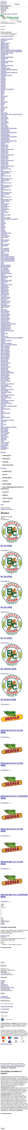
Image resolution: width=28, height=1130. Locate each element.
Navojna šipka (4, 237)
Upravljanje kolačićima (6, 990)
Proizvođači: (3, 468)
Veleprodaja (3, 438)
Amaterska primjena (5, 68)
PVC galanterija (4, 267)
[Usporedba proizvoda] (11, 581)
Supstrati (3, 55)
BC (5, 474)
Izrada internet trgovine (6, 1044)
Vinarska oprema (5, 203)
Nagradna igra (4, 984)
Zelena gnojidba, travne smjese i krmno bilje (11, 114)
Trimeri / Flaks (4, 333)
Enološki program (5, 142)
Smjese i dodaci (4, 212)
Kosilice (3, 332)
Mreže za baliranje (5, 346)
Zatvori (2, 962)
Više (2, 308)
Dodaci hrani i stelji (5, 214)
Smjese (2, 213)
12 (1, 922)
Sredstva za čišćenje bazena (7, 372)
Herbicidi (3, 78)
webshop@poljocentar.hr (7, 39)
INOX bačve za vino (6, 168)
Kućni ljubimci (4, 429)
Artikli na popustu (5, 432)
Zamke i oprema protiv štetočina (8, 427)
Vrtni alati (3, 388)
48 (3, 922)
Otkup (2, 441)
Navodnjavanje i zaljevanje (7, 383)
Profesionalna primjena (6, 75)
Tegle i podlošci (4, 385)
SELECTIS (7, 498)
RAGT (6, 492)
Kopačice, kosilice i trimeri (7, 330)
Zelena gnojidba (5, 118)
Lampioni (3, 339)
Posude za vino (4, 167)
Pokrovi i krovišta (5, 251)
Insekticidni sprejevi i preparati (8, 323)
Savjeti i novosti (4, 8)
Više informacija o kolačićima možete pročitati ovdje (13, 1065)
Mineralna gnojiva (5, 43)
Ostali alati (3, 223)
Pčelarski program (5, 358)
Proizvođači (3, 9)
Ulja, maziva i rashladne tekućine (9, 406)
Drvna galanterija (5, 248)
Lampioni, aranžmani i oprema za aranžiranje (12, 337)
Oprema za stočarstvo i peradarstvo (9, 219)
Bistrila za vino (4, 145)
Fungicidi (3, 76)
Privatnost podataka (5, 997)
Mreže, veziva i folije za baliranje (9, 344)
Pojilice (2, 220)
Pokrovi (3, 252)
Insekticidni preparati (6, 325)
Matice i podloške (5, 235)
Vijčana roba (4, 234)
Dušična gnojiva (5, 44)
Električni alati (4, 288)
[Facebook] (2, 1017)
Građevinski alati (5, 287)
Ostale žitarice (4, 96)
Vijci (2, 238)
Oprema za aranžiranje (6, 340)
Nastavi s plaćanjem (12, 14)
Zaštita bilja (3, 66)
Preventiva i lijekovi (5, 362)
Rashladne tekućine (5, 408)
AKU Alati (3, 421)
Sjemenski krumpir (5, 131)
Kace (2, 170)
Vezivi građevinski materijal (7, 261)
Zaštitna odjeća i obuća (6, 273)
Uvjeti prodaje (4, 996)
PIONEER (7, 484)
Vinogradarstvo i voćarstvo (7, 420)
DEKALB (7, 477)
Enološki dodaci (5, 146)
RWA (5, 495)
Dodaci (2, 174)
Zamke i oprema (5, 428)
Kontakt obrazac (5, 448)
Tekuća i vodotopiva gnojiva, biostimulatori (11, 50)
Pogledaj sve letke (5, 935)
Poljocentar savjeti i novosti (7, 987)
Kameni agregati (5, 254)
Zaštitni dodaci (4, 277)
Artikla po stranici (5, 921)
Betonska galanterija (6, 265)
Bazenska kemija (5, 374)
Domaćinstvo (4, 309)
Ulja (2, 410)
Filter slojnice (4, 205)
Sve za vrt (3, 382)
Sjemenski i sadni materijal (7, 89)
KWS (5, 481)
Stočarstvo (3, 210)
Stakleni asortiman (5, 375)
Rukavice (3, 274)
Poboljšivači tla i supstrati (7, 53)
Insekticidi (3, 79)
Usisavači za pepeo (5, 314)
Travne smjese (4, 117)
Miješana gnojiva (5, 46)
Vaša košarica (4, 14)
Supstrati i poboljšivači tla (7, 57)
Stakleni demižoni (5, 173)
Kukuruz (3, 92)
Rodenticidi (3, 71)
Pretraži (17, 4)
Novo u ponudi (4, 7)
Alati (2, 422)
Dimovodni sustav (5, 270)
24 (2, 922)
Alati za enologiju (5, 206)
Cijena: (2, 504)
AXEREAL (7, 471)
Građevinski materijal (6, 233)
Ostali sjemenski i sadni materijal (9, 128)
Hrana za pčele (4, 360)
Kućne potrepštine (5, 311)
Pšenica (2, 93)
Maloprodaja (4, 439)
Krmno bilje (4, 115)
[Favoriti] (9, 581)
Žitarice (2, 90)
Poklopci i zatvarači (5, 378)
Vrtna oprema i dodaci (6, 386)
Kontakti (3, 981)
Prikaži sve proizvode (6, 32)
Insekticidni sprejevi (5, 326)
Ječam (2, 94)
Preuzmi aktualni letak (6, 36)
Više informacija (5, 550)
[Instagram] (5, 1017)
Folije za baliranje (5, 348)
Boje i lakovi (4, 295)
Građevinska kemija (5, 297)
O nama (3, 980)
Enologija (3, 143)
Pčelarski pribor (4, 361)
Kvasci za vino (4, 147)
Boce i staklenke (5, 376)
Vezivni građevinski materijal (8, 259)
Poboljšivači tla (4, 54)
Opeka (2, 262)
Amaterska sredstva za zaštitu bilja (9, 69)
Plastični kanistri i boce (6, 171)
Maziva (2, 407)
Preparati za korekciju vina (7, 149)
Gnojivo (3, 41)
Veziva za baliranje (5, 347)
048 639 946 (4, 40)
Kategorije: (3, 452)
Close (2, 904)
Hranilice (3, 221)
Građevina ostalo (5, 294)
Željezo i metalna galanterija (7, 256)
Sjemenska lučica (5, 129)
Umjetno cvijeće (5, 312)
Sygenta (6, 501)
